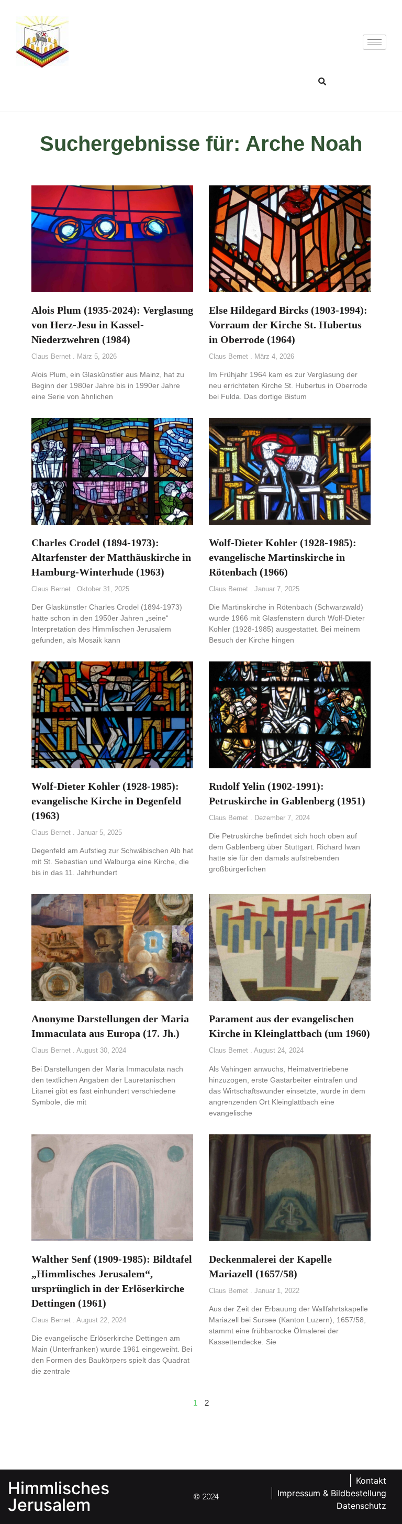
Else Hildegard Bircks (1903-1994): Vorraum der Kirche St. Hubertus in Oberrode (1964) (288, 324)
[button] (322, 81)
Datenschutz (361, 1505)
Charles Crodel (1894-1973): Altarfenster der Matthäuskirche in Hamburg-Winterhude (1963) (111, 557)
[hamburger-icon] (374, 42)
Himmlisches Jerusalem (58, 1496)
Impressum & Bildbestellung (331, 1493)
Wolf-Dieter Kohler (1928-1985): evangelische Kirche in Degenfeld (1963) (106, 800)
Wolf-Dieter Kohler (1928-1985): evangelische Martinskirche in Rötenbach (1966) (282, 557)
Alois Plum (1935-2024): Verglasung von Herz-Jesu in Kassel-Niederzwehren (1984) (112, 324)
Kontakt (371, 1480)
